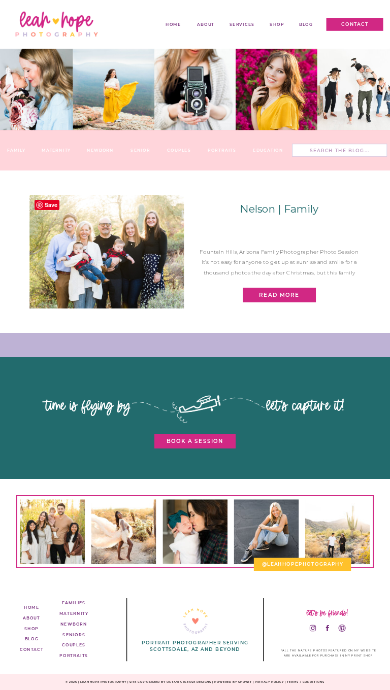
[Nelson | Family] (106, 251)
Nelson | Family (279, 208)
